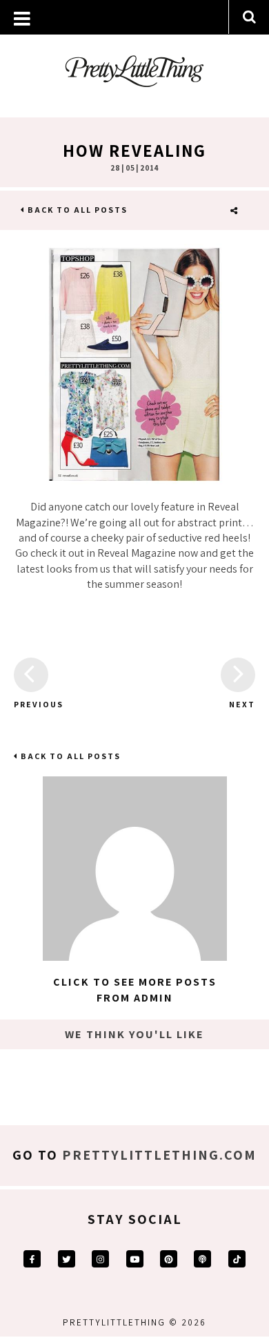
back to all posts (76, 209)
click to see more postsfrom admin (135, 989)
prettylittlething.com (159, 1155)
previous (31, 704)
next (242, 704)
